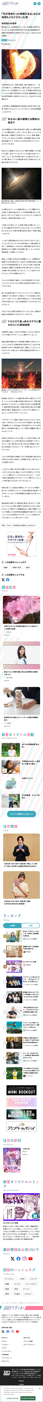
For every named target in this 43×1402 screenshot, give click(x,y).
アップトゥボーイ (7, 1358)
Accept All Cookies (28, 1398)
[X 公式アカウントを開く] (3, 1331)
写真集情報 (5, 1355)
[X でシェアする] (3, 579)
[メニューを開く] (39, 4)
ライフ (4, 40)
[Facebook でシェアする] (7, 579)
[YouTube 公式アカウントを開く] (17, 1331)
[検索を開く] (35, 4)
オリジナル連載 (28, 1341)
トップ (3, 1303)
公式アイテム (5, 1361)
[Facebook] (18, 1259)
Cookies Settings (12, 1398)
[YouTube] (30, 1259)
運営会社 (21, 1381)
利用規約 (21, 1384)
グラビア (4, 1348)
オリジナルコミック (29, 1344)
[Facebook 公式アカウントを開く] (7, 1331)
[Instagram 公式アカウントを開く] (12, 1331)
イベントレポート (7, 1351)
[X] (12, 1259)
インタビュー (5, 1344)
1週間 (30, 925)
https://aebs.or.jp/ (35, 1377)
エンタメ (4, 1341)
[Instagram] (24, 1259)
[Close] (40, 1388)
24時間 (12, 925)
